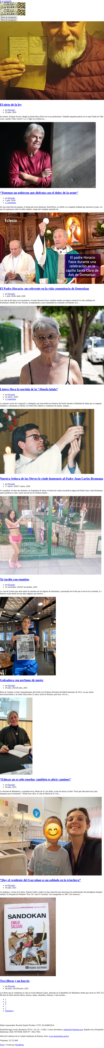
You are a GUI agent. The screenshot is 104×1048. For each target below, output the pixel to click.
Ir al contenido (6, 1)
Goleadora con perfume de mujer (22, 680)
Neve (2, 1045)
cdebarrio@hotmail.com (73, 1029)
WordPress (19, 1045)
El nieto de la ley (11, 104)
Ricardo (11, 110)
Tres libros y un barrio (14, 980)
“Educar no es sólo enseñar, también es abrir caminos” (35, 779)
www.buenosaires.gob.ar (59, 1036)
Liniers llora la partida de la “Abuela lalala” (29, 389)
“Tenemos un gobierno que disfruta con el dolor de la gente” (39, 192)
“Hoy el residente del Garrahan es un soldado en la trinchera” (40, 880)
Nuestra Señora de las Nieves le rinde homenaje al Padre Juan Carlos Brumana (51, 478)
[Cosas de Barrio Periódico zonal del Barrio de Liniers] (12, 8)
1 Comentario (10, 203)
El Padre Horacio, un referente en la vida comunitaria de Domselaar (44, 288)
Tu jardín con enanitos (14, 579)
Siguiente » (9, 1011)
